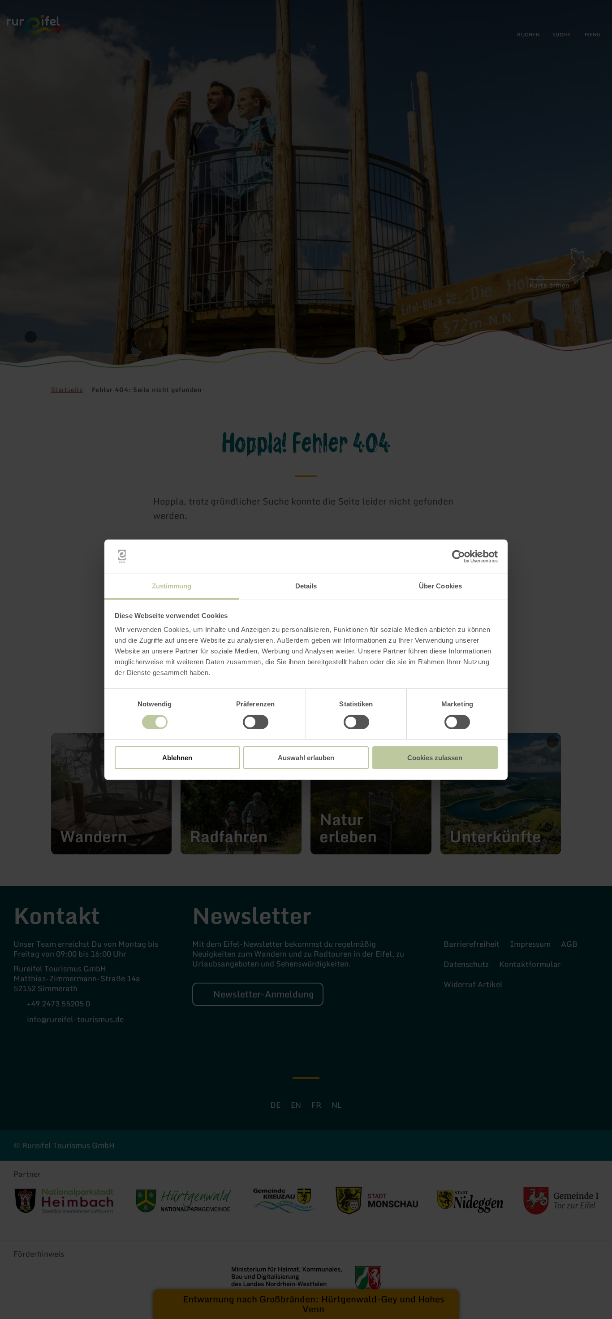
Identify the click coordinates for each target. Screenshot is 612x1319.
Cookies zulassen (434, 758)
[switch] (255, 722)
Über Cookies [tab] (440, 586)
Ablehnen (177, 758)
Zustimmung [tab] (172, 586)
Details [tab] (306, 586)
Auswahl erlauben (306, 758)
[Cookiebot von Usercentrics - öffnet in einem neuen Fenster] (458, 556)
